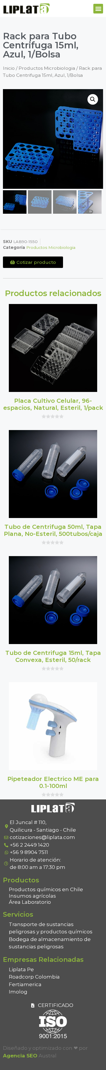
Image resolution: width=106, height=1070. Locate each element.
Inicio (9, 68)
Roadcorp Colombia (34, 977)
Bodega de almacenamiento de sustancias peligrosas (50, 943)
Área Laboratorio (30, 902)
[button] (98, 8)
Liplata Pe (21, 969)
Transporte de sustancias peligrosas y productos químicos (50, 928)
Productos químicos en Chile (46, 889)
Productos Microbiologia (47, 68)
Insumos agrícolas (32, 896)
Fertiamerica (25, 984)
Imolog (18, 992)
